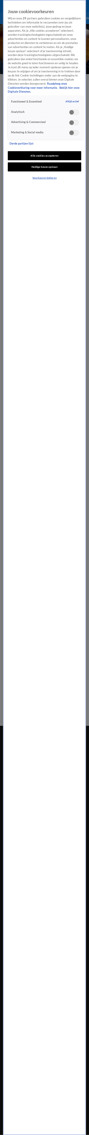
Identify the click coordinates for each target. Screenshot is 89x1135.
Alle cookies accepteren (44, 155)
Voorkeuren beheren (44, 177)
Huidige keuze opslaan (45, 166)
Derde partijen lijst (21, 143)
